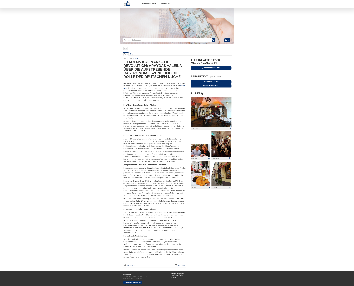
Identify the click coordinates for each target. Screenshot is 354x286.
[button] (227, 40)
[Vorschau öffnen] (211, 112)
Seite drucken (131, 265)
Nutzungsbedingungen (177, 273)
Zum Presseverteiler (133, 282)
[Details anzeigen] (230, 128)
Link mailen (181, 265)
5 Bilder (135, 58)
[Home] (126, 4)
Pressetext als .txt (211, 82)
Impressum (173, 277)
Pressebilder (165, 3)
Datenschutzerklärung (176, 275)
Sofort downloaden (212, 68)
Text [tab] (125, 54)
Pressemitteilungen (149, 3)
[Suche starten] (213, 40)
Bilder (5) (197, 93)
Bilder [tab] (132, 54)
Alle (125, 48)
